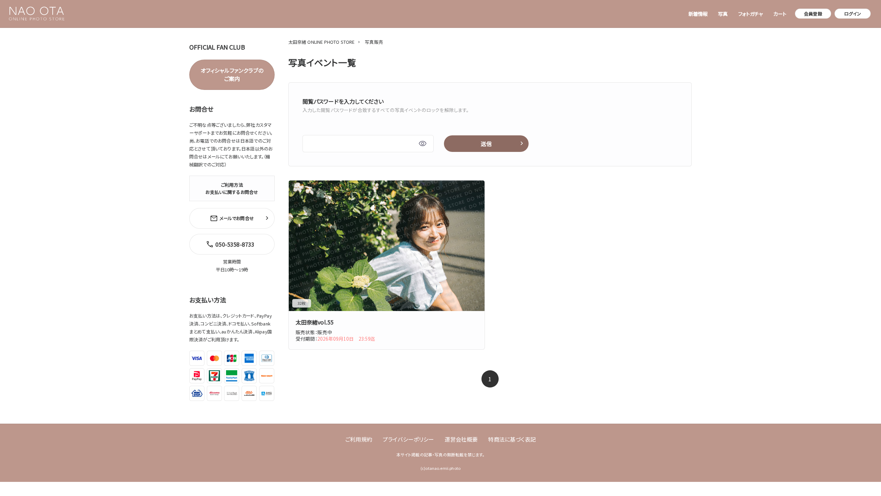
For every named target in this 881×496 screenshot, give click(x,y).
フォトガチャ (750, 13)
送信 (486, 144)
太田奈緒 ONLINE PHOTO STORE (321, 42)
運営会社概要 (461, 439)
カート (779, 13)
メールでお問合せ (237, 218)
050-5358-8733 (234, 244)
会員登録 (813, 13)
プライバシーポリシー (408, 439)
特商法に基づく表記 (511, 439)
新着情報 (698, 13)
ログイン (852, 13)
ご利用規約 (358, 439)
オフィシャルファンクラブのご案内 (232, 74)
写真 (723, 13)
